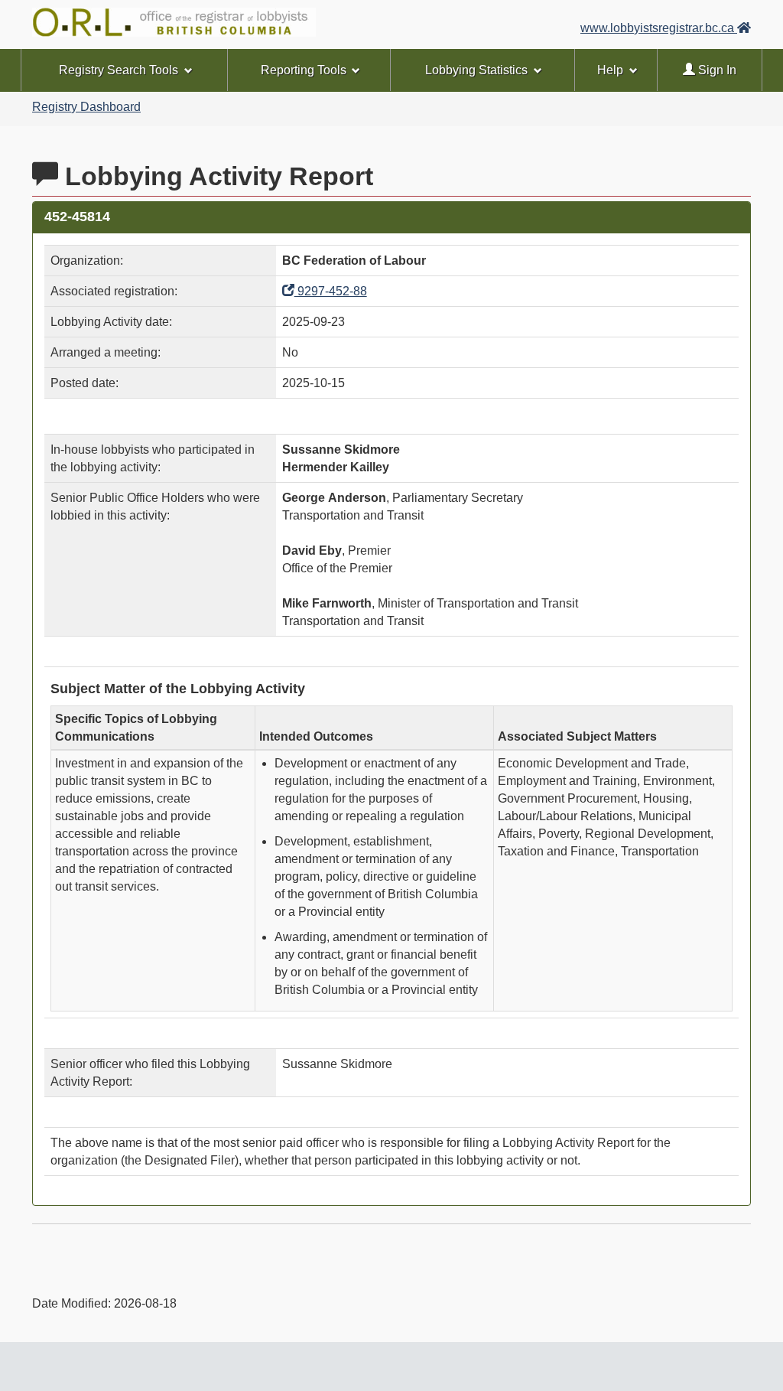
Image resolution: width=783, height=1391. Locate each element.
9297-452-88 (330, 291)
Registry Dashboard (86, 106)
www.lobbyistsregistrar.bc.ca (658, 27)
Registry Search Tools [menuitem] (118, 70)
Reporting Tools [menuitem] (303, 70)
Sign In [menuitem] (715, 70)
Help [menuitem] (610, 70)
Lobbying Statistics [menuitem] (476, 70)
